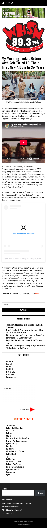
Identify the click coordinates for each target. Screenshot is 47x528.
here (37, 294)
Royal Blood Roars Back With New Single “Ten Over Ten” (24, 341)
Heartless (9, 446)
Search (4, 488)
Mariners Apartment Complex (16, 441)
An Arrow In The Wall (13, 461)
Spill (7, 456)
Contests (9, 364)
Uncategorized (11, 377)
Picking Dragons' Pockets (15, 466)
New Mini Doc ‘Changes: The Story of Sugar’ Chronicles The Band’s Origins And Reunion (25, 347)
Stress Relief (11, 425)
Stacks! (9, 435)
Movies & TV (10, 371)
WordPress (27, 524)
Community (10, 361)
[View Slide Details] (23, 13)
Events (8, 366)
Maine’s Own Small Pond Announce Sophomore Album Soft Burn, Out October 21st (24, 331)
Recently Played (24, 419)
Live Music (9, 369)
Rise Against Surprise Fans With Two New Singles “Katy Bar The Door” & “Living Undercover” (25, 336)
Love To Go (10, 430)
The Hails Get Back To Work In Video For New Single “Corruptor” (24, 326)
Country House (11, 472)
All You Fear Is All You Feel (15, 451)
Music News (10, 374)
